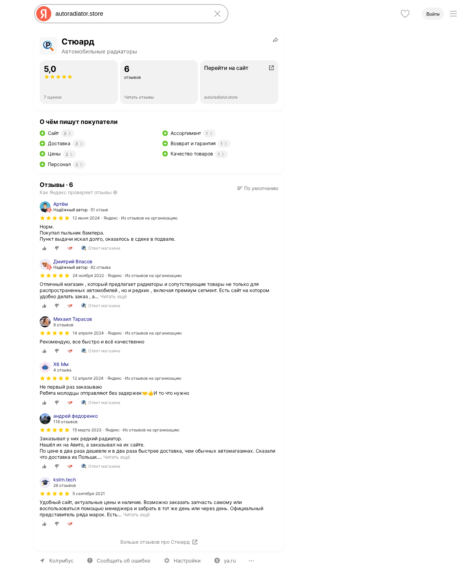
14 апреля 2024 (88, 333)
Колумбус (61, 560)
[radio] (44, 248)
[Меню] (453, 14)
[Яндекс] (43, 13)
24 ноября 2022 (88, 275)
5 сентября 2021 (88, 493)
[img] (55, 218)
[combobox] (130, 14)
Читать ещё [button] (113, 296)
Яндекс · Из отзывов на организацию (141, 217)
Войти (433, 14)
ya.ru (230, 560)
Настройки (187, 560)
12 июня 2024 (86, 217)
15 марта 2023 (87, 429)
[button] (257, 188)
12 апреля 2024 (88, 378)
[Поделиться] (275, 39)
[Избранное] (405, 13)
